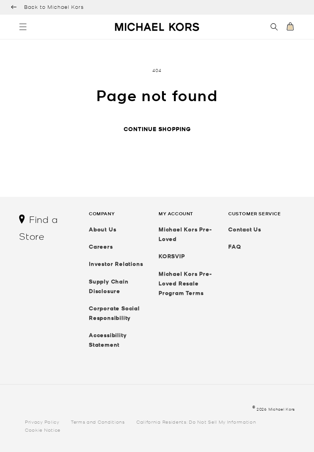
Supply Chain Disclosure (109, 286)
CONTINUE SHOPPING (157, 129)
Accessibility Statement (107, 339)
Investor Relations (116, 263)
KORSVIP (172, 256)
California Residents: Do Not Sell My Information (196, 421)
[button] (23, 26)
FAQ (234, 246)
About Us (102, 229)
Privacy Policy (42, 421)
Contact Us (244, 229)
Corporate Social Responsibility (114, 313)
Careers (101, 246)
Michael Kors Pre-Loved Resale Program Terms (185, 283)
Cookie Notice (43, 429)
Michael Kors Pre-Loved (185, 234)
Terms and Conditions (98, 421)
